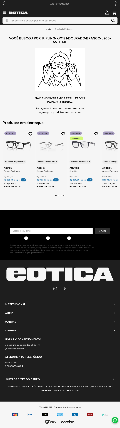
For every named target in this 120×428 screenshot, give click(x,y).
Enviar (102, 230)
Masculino (34, 238)
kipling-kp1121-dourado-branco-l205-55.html (64, 29)
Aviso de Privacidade (36, 250)
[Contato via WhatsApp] (115, 420)
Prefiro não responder (84, 238)
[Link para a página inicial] (48, 29)
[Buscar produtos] (113, 20)
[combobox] (60, 20)
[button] (4, 3)
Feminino (56, 238)
